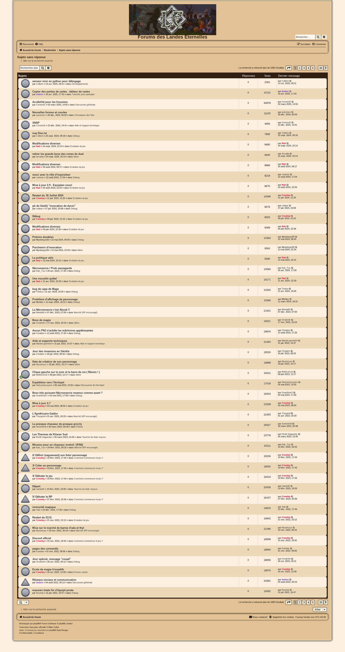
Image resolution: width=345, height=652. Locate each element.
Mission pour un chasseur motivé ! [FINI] (57, 444)
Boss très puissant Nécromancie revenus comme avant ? (67, 392)
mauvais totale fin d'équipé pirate (52, 590)
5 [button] (312, 68)
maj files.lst (39, 133)
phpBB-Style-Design (59, 630)
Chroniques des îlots (84, 115)
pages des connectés (45, 548)
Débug (36, 216)
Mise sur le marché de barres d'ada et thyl (58, 527)
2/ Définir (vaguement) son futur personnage (59, 455)
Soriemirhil (41, 426)
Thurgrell (40, 416)
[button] (289, 68)
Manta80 (40, 312)
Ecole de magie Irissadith (48, 569)
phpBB (36, 623)
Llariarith (40, 489)
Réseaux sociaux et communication (54, 579)
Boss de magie (41, 320)
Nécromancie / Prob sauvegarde (52, 268)
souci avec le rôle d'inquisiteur (51, 174)
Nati (38, 146)
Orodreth (40, 323)
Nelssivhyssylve (44, 385)
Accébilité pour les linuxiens (50, 101)
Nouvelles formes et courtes (49, 112)
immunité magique (44, 507)
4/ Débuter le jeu (42, 475)
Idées (76, 156)
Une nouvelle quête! (44, 278)
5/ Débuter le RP (42, 496)
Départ (36, 486)
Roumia (40, 593)
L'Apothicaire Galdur (45, 413)
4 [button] (308, 68)
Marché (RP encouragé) (85, 312)
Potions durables (43, 237)
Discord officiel (41, 538)
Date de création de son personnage (54, 361)
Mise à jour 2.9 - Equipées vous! (52, 185)
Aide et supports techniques (49, 340)
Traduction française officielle (32, 627)
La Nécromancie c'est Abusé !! (51, 309)
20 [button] (320, 68)
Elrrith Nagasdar (44, 437)
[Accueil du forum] (172, 10)
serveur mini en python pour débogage (56, 81)
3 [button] (304, 68)
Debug (76, 136)
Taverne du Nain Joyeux (94, 437)
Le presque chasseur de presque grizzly (57, 423)
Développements (80, 84)
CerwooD (40, 104)
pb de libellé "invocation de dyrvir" (54, 205)
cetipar (39, 208)
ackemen (40, 115)
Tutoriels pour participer (83, 94)
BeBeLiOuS (41, 375)
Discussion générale (85, 104)
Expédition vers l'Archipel (48, 382)
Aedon (39, 94)
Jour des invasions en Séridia (50, 351)
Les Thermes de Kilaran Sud (49, 434)
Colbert (39, 84)
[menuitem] (39, 44)
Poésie (79, 426)
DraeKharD (41, 395)
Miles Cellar (54, 627)
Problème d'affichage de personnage (55, 299)
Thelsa (39, 291)
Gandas (40, 551)
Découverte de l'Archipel (92, 385)
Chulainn (40, 333)
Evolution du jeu (77, 146)
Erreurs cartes (80, 572)
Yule (38, 510)
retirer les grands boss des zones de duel (58, 153)
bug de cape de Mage (45, 288)
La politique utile (42, 257)
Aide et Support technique (87, 125)
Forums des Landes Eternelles (172, 37)
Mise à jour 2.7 (41, 403)
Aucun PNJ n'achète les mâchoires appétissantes (62, 330)
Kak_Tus (40, 271)
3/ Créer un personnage (46, 465)
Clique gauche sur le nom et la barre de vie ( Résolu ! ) (66, 372)
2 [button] (299, 68)
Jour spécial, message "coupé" (51, 559)
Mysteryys (41, 364)
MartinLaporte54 (44, 343)
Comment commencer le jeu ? (88, 458)
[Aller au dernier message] (290, 81)
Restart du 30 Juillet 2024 (47, 195)
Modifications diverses (46, 143)
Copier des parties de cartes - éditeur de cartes (61, 91)
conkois (40, 177)
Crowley (40, 198)
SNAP (36, 122)
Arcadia (40, 156)
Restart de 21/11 (42, 517)
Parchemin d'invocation (47, 247)
